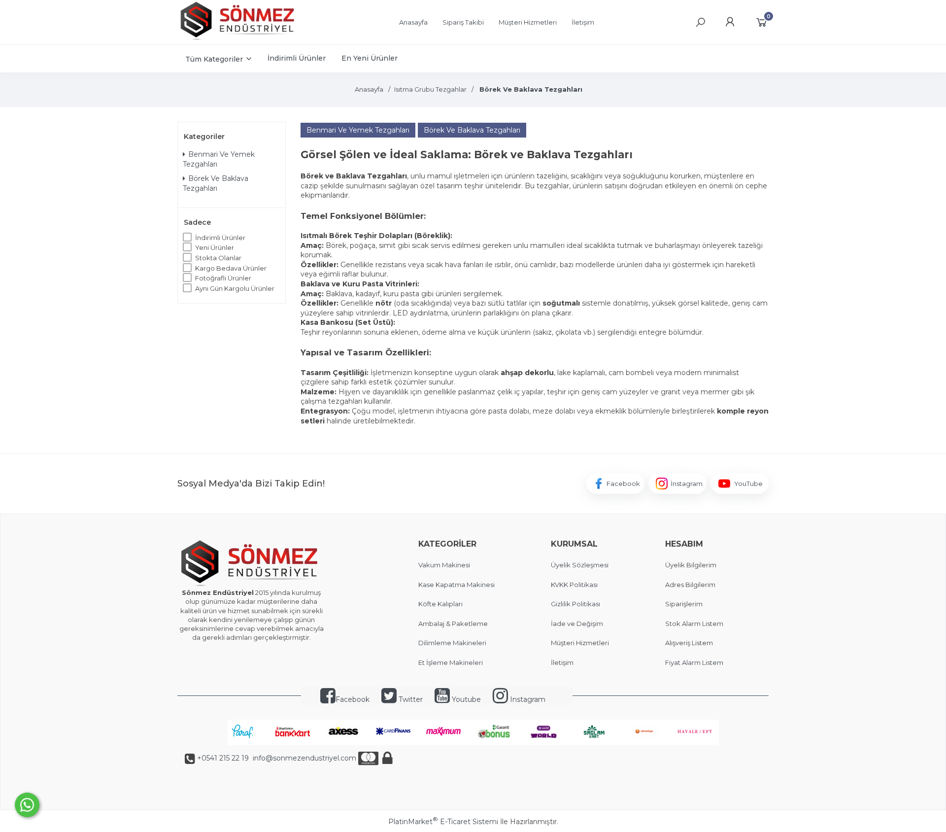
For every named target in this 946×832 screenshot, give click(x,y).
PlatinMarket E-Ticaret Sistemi (443, 821)
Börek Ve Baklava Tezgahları (215, 183)
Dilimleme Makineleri (452, 643)
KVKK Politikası (574, 585)
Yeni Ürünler (214, 247)
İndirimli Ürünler (220, 238)
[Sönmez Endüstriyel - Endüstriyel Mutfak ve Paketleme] (239, 39)
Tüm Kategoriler (214, 59)
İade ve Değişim (577, 623)
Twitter (410, 699)
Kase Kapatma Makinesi (456, 585)
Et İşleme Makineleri (450, 662)
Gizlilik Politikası (575, 604)
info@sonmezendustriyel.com (303, 758)
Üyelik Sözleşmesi (579, 565)
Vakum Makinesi (444, 565)
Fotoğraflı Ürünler (223, 278)
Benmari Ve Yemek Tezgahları (219, 159)
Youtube (465, 699)
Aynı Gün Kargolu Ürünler (234, 288)
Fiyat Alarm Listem (694, 662)
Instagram (526, 699)
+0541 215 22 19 (223, 758)
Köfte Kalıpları (440, 604)
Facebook (353, 699)
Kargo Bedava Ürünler (231, 268)
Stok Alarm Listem (694, 623)
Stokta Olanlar (218, 258)
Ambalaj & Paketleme (453, 623)
